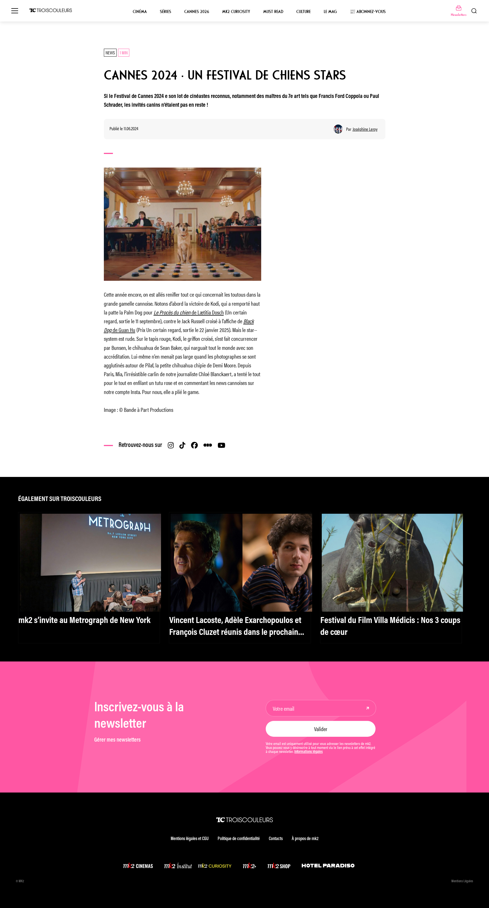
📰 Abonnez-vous (368, 11)
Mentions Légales (462, 881)
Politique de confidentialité (239, 839)
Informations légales (308, 752)
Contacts (276, 839)
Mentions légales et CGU (190, 839)
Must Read (273, 11)
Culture (303, 11)
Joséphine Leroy (365, 129)
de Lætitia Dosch (189, 312)
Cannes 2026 (196, 11)
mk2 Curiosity (236, 11)
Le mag (330, 11)
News (110, 52)
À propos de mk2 (305, 839)
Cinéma (140, 11)
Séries (165, 11)
